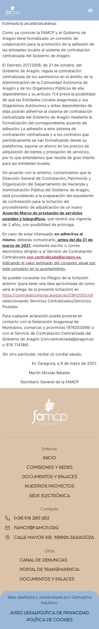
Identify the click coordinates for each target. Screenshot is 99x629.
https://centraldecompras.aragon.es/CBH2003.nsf (47, 295)
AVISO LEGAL (23, 613)
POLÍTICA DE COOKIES (49, 620)
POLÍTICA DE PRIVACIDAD (63, 613)
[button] (90, 10)
